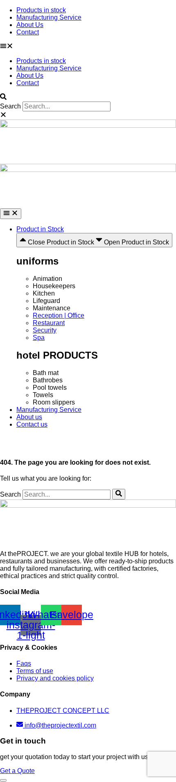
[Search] (118, 494)
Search (10, 106)
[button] (88, 47)
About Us (29, 24)
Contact (27, 32)
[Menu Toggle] (10, 213)
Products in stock (41, 10)
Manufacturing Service (48, 17)
